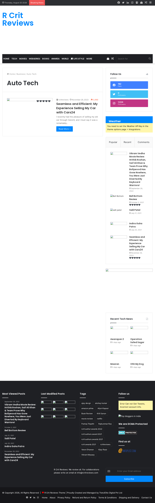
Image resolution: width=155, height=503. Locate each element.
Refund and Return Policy (84, 497)
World (65, 58)
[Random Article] (146, 2)
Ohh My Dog (137, 364)
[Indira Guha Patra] (118, 227)
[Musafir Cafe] (46, 418)
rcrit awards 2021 (88, 444)
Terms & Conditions (107, 497)
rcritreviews (105, 444)
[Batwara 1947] (46, 404)
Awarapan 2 (117, 339)
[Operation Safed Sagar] (139, 331)
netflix (99, 418)
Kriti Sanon (101, 413)
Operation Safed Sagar (137, 341)
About (52, 497)
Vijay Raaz (102, 449)
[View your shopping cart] (141, 2)
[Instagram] (132, 2)
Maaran (115, 364)
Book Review (87, 413)
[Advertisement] (103, 30)
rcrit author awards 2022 (91, 429)
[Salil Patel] (118, 214)
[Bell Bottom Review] (118, 200)
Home (6, 58)
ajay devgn (86, 403)
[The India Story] (58, 418)
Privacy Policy (64, 497)
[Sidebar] (150, 2)
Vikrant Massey (88, 455)
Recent (127, 142)
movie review (87, 418)
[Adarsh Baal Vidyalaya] (70, 418)
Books (45, 58)
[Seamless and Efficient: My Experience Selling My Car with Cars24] (30, 111)
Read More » (65, 129)
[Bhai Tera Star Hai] (70, 411)
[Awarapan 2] (119, 331)
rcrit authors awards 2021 (92, 439)
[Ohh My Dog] (139, 356)
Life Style (78, 58)
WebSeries (34, 58)
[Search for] (150, 58)
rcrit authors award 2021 (91, 434)
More (89, 58)
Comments (143, 142)
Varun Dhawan (87, 449)
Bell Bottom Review (135, 197)
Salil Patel (134, 209)
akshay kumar (101, 403)
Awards (55, 58)
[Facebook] (118, 2)
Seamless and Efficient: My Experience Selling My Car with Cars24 (77, 108)
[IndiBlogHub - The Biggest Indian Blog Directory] (130, 416)
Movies (23, 58)
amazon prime (87, 408)
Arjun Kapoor (103, 408)
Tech (14, 58)
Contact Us (146, 497)
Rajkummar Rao (105, 424)
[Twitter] (123, 2)
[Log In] (137, 2)
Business (21, 74)
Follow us (124, 393)
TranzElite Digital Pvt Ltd (110, 492)
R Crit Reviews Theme (55, 492)
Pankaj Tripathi (87, 424)
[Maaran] (119, 356)
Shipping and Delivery (129, 497)
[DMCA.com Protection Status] (128, 434)
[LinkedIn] (127, 2)
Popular (113, 142)
